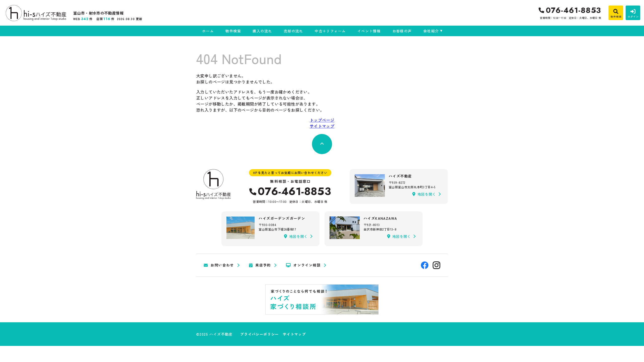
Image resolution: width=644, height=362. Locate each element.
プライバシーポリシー (259, 334)
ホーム (208, 30)
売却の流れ (293, 30)
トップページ (322, 120)
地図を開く (427, 194)
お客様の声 (402, 30)
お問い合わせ (222, 265)
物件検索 (233, 30)
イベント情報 (369, 30)
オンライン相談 (306, 265)
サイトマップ (322, 126)
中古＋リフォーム (330, 30)
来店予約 (263, 265)
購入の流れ (262, 30)
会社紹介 (431, 30)
